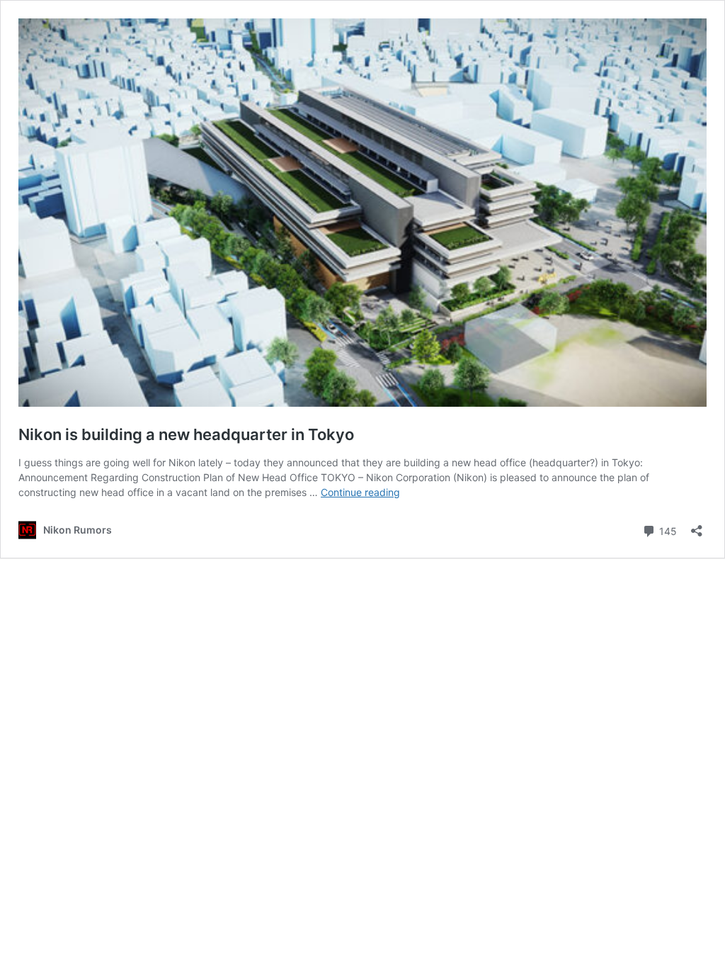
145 (666, 530)
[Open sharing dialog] (697, 526)
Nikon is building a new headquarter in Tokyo (186, 434)
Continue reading (360, 492)
